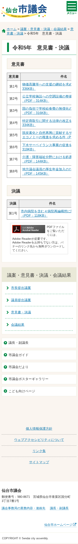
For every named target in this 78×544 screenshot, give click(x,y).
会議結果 (17, 324)
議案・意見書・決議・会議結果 (43, 29)
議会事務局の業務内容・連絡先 (23, 508)
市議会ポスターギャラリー (28, 379)
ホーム (12, 29)
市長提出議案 (21, 288)
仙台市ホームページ (58, 524)
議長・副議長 (18, 342)
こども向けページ (22, 391)
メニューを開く (72, 6)
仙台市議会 (23, 11)
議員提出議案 (21, 300)
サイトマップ (39, 462)
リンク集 (39, 451)
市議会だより (18, 367)
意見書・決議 (21, 312)
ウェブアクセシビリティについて (39, 440)
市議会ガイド (18, 355)
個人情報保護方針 (39, 428)
